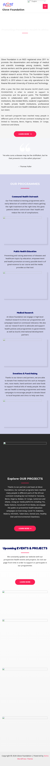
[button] (25, 134)
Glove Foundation (13, 9)
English (34, 1)
